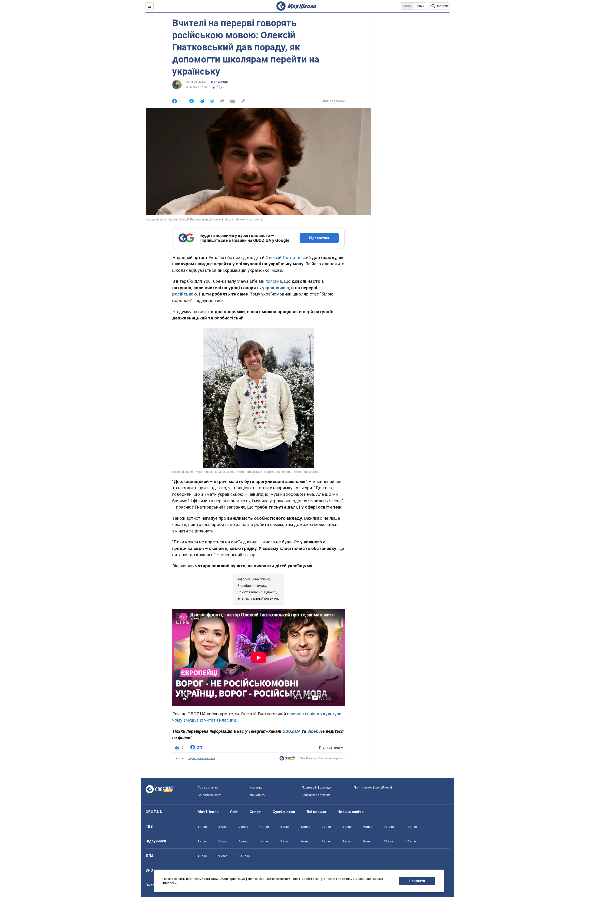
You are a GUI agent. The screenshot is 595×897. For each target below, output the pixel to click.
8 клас (346, 826)
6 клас (305, 826)
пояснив (273, 281)
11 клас (411, 826)
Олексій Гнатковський (288, 257)
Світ (234, 812)
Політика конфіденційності (373, 787)
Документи (257, 795)
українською (275, 287)
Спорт (255, 812)
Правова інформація (316, 787)
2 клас (222, 826)
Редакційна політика (201, 758)
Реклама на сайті (209, 795)
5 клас (284, 826)
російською (184, 294)
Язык (420, 6)
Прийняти (417, 881)
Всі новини (316, 812)
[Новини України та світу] (287, 759)
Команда (256, 787)
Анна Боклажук (196, 81)
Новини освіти (350, 812)
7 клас (326, 826)
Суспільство (284, 812)
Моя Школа (219, 81)
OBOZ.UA (153, 812)
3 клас (243, 826)
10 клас (389, 826)
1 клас (202, 826)
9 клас (367, 826)
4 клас (264, 826)
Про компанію (208, 787)
